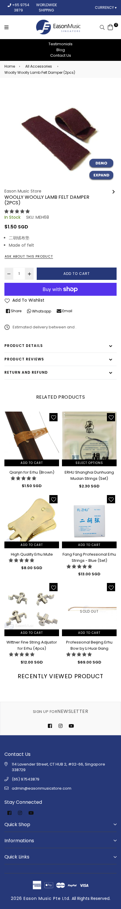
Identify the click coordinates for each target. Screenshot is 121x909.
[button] (17, 211)
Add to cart (32, 463)
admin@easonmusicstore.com (41, 788)
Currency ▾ (106, 7)
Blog (60, 50)
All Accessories (38, 66)
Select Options (89, 463)
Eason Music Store (22, 191)
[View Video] (101, 163)
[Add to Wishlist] (53, 417)
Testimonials (60, 44)
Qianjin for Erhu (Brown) (31, 472)
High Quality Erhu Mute (32, 554)
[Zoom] (101, 175)
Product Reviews (24, 359)
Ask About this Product (29, 256)
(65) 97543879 (25, 779)
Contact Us (60, 55)
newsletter (60, 711)
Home (9, 66)
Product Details (23, 345)
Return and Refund (26, 372)
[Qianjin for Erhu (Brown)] (114, 191)
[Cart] (110, 27)
